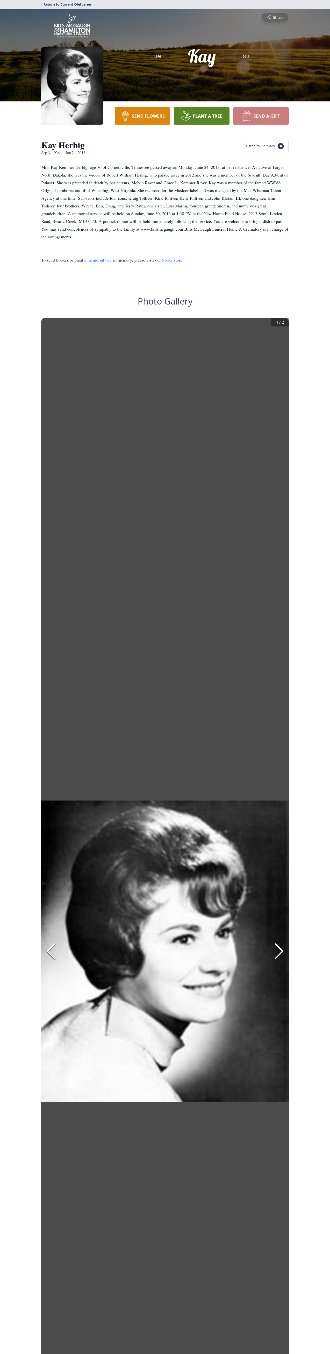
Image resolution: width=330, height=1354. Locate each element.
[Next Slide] (279, 951)
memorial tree (99, 260)
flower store (172, 260)
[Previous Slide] (51, 951)
